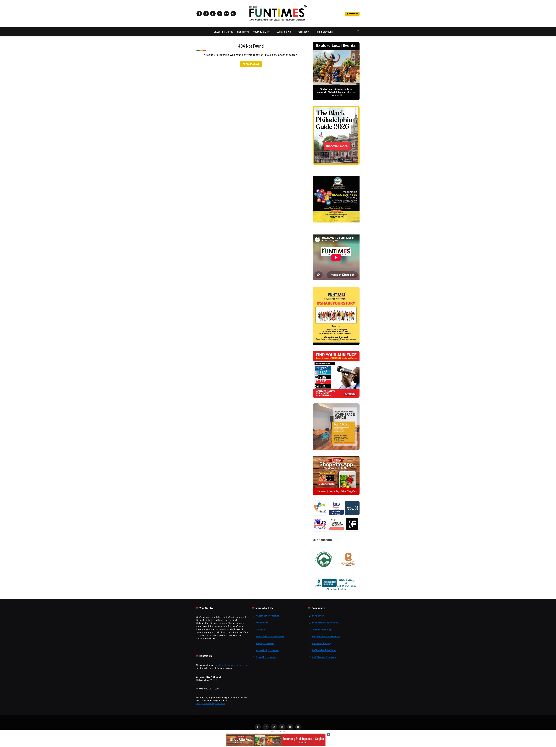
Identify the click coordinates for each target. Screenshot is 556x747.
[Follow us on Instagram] (206, 13)
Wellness (303, 32)
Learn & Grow (284, 32)
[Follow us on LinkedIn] (233, 13)
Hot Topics (243, 32)
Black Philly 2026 (223, 32)
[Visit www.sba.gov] (336, 508)
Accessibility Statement (267, 650)
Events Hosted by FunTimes (325, 622)
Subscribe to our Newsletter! (270, 636)
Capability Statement (266, 657)
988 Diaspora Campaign (324, 657)
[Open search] (358, 31)
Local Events (318, 615)
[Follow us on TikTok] (213, 13)
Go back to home (251, 64)
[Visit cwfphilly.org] (324, 559)
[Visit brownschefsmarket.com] (348, 559)
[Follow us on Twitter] (219, 13)
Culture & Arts (261, 32)
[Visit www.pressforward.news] (352, 508)
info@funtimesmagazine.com (229, 665)
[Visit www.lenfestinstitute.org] (336, 524)
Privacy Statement (265, 643)
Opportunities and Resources (326, 636)
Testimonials (262, 622)
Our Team (260, 629)
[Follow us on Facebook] (199, 13)
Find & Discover (324, 32)
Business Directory (321, 643)
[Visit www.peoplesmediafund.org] (320, 524)
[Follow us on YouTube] (226, 13)
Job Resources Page (322, 629)
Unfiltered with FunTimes (324, 650)
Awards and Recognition (267, 615)
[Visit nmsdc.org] (320, 508)
